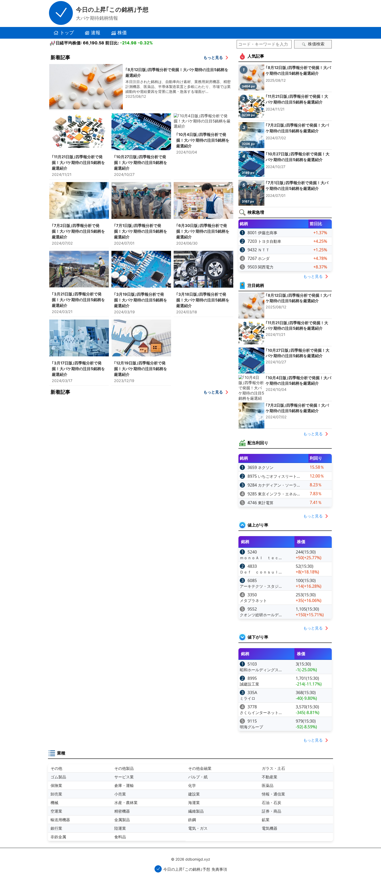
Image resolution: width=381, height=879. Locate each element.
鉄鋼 (192, 819)
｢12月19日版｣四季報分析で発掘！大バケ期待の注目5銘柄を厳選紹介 (140, 369)
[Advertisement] (141, 435)
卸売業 (56, 794)
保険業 (56, 785)
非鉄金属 (58, 836)
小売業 (120, 794)
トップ (67, 32)
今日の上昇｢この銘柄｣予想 (112, 9)
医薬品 (267, 785)
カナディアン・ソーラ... (279, 485)
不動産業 (269, 776)
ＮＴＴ (264, 249)
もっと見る (213, 57)
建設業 (194, 794)
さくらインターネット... (261, 712)
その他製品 (124, 768)
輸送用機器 (60, 819)
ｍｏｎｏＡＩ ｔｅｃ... (261, 557)
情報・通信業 (273, 794)
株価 (122, 32)
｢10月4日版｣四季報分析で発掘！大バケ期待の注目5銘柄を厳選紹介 (202, 140)
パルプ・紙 (198, 776)
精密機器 (122, 811)
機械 (54, 802)
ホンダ (264, 258)
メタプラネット (253, 600)
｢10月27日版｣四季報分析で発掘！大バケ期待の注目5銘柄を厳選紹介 (140, 162)
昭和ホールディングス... (261, 669)
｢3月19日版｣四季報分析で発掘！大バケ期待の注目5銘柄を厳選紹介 (140, 300)
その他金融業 (199, 768)
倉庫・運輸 (124, 785)
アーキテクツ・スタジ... (261, 586)
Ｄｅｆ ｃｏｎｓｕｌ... (261, 572)
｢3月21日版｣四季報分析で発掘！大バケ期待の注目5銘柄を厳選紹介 (78, 300)
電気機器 (269, 828)
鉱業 (266, 819)
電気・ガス (198, 828)
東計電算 (265, 502)
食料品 (120, 836)
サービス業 (124, 776)
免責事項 (219, 869)
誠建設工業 (249, 684)
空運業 (56, 811)
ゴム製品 (58, 776)
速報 (95, 32)
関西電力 (265, 266)
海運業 (194, 802)
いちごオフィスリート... (279, 476)
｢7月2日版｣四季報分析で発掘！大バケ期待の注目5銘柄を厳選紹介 (78, 231)
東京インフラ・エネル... (279, 493)
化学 (192, 785)
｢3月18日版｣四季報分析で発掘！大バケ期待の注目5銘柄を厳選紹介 (202, 300)
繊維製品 (196, 811)
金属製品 (122, 819)
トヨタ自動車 (269, 241)
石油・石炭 (271, 802)
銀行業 (56, 828)
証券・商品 (271, 811)
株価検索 (316, 44)
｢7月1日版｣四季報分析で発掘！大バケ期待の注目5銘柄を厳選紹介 (140, 231)
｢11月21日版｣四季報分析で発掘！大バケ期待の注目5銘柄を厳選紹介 (78, 162)
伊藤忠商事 (267, 232)
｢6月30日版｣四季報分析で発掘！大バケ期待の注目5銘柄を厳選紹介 (202, 231)
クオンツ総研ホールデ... (261, 614)
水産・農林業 (126, 802)
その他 (56, 768)
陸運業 (120, 828)
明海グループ (251, 726)
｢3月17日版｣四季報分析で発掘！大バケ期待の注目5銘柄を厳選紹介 (78, 369)
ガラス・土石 (273, 768)
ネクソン (265, 467)
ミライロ (247, 698)
